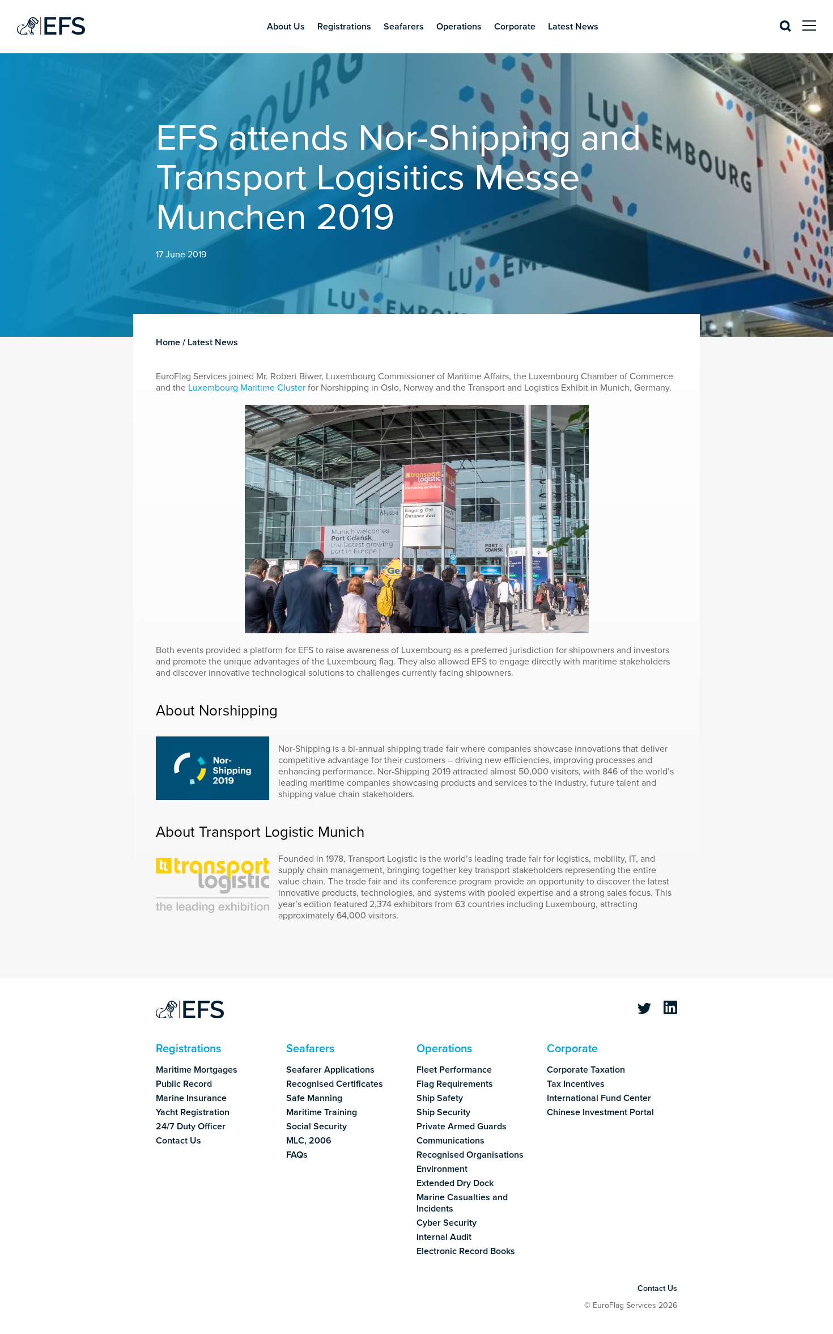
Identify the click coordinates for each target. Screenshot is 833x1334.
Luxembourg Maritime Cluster (246, 387)
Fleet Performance (454, 1069)
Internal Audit (443, 1237)
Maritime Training (321, 1112)
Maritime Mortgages (196, 1069)
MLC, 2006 (309, 1140)
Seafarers (404, 26)
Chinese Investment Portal (600, 1112)
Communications (450, 1140)
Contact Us (178, 1140)
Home (168, 342)
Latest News (573, 26)
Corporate (515, 26)
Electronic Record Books (465, 1251)
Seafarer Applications (330, 1069)
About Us (286, 26)
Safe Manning (314, 1098)
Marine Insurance (191, 1098)
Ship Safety (439, 1098)
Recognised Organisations (470, 1155)
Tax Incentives (576, 1084)
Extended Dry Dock (455, 1183)
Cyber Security (446, 1223)
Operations (459, 26)
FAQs (297, 1155)
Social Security (316, 1126)
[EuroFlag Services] (190, 1010)
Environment (442, 1169)
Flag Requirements (454, 1084)
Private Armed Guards (461, 1126)
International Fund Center (599, 1098)
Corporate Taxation (586, 1069)
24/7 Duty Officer (191, 1126)
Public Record (184, 1084)
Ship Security (443, 1112)
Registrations (344, 26)
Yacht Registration (193, 1112)
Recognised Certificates (334, 1084)
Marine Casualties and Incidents (462, 1203)
